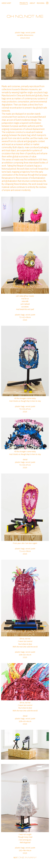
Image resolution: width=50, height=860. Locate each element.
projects (24, 3)
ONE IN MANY (27, 857)
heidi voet (6, 3)
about (32, 3)
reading (40, 3)
